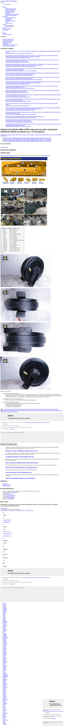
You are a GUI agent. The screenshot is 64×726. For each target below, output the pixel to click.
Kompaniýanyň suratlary (10, 20)
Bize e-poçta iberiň (4, 147)
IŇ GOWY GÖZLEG (29, 510)
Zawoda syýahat (9, 23)
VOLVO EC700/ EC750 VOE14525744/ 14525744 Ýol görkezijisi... (19, 75)
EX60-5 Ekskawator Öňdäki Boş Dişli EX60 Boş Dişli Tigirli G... (22, 462)
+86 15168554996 (11, 497)
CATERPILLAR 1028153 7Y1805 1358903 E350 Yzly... (20, 456)
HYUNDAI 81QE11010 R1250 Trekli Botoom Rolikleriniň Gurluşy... (19, 121)
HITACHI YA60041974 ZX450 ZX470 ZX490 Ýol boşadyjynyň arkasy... (20, 110)
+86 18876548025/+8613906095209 (9, 1)
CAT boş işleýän (46, 155)
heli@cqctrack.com (10, 496)
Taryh (7, 22)
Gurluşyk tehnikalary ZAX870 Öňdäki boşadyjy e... (19, 472)
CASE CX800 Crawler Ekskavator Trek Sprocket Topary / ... (18, 62)
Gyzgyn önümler (3, 510)
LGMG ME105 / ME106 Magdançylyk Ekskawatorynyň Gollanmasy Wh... (21, 66)
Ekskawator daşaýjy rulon (11, 9)
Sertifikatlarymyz (9, 18)
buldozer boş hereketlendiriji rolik (7, 155)
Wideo (4, 27)
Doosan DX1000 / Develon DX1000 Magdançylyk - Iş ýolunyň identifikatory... (21, 70)
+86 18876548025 (6, 520)
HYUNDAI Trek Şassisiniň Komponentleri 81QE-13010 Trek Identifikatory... (21, 117)
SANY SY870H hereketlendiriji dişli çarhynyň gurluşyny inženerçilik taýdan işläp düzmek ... (24, 79)
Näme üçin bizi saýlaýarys (11, 17)
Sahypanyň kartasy (12, 510)
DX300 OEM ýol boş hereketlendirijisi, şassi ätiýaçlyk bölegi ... (22, 467)
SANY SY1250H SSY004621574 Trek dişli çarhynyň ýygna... (18, 96)
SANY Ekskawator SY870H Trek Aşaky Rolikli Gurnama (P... (18, 57)
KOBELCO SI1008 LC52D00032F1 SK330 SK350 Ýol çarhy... (22, 450)
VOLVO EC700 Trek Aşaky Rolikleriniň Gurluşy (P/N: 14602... (18, 101)
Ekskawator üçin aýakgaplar (11, 15)
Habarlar (4, 24)
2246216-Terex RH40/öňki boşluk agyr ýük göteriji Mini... (20, 478)
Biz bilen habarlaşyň (7, 28)
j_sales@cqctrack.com (10, 495)
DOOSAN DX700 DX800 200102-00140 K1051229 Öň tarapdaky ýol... (20, 88)
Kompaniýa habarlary (10, 25)
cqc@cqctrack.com (10, 494)
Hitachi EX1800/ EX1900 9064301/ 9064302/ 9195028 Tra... (18, 83)
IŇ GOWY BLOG (20, 510)
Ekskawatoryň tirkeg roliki (11, 8)
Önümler (4, 7)
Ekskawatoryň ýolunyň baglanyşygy (13, 14)
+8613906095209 (6, 522)
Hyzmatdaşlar (8, 19)
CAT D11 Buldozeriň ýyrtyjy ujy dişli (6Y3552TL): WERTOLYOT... (19, 53)
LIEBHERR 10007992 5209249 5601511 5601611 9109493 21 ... (19, 126)
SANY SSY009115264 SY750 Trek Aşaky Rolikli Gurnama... (18, 105)
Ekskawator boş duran (10, 10)
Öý (3, 6)
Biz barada (5, 16)
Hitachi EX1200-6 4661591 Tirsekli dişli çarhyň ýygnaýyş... (17, 92)
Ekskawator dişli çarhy (10, 12)
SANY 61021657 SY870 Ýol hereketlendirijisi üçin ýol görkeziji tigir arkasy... (21, 114)
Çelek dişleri (8, 13)
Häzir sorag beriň (3, 508)
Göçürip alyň (5, 29)
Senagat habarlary (9, 26)
